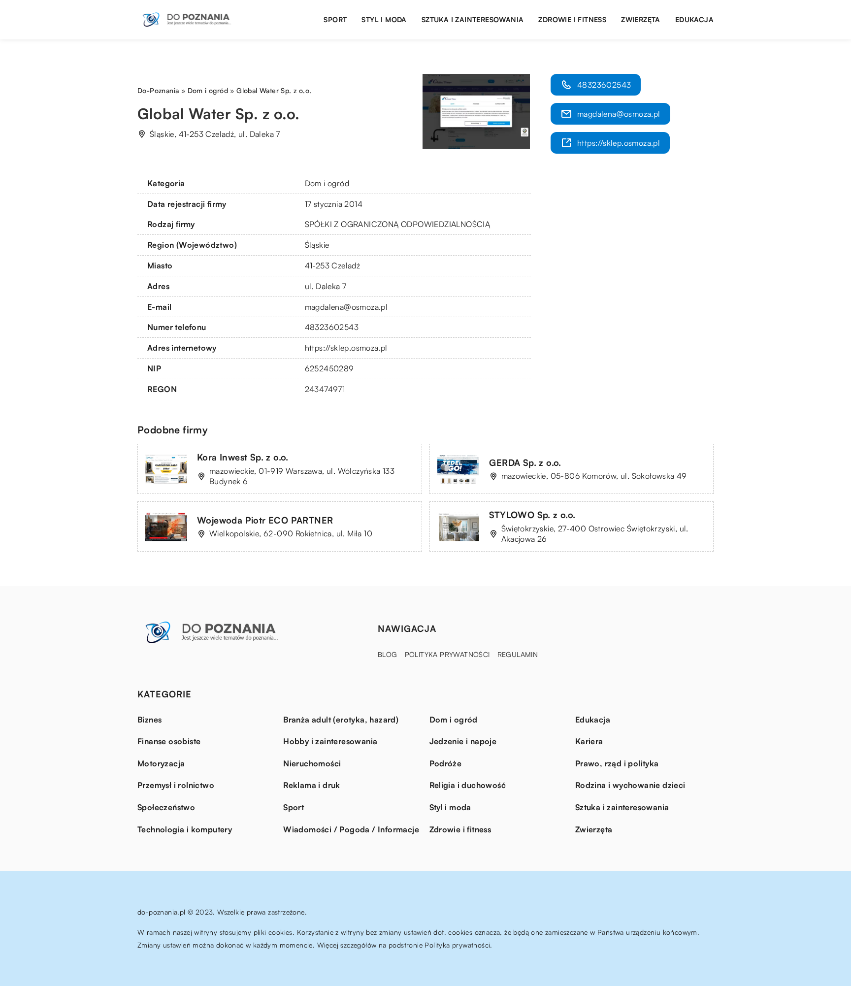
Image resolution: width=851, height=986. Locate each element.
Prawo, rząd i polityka (617, 763)
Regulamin (517, 654)
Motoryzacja (161, 763)
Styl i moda (383, 19)
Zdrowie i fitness (572, 19)
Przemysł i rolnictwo (175, 785)
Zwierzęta (640, 19)
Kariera (589, 741)
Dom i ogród (327, 183)
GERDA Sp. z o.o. (525, 462)
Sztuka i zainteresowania (473, 19)
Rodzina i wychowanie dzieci (630, 785)
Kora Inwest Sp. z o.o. (243, 457)
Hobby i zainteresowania (330, 741)
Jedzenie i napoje (463, 741)
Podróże (445, 763)
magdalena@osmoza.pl (346, 307)
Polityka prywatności (447, 654)
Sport (335, 19)
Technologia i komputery (184, 829)
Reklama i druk (311, 785)
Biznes (149, 719)
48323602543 (332, 327)
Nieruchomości (312, 763)
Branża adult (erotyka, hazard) (340, 719)
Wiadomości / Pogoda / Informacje (351, 829)
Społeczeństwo (166, 807)
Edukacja (694, 19)
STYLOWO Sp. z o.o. (532, 514)
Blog (387, 654)
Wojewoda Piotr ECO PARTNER (265, 520)
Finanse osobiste (168, 741)
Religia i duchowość (467, 785)
